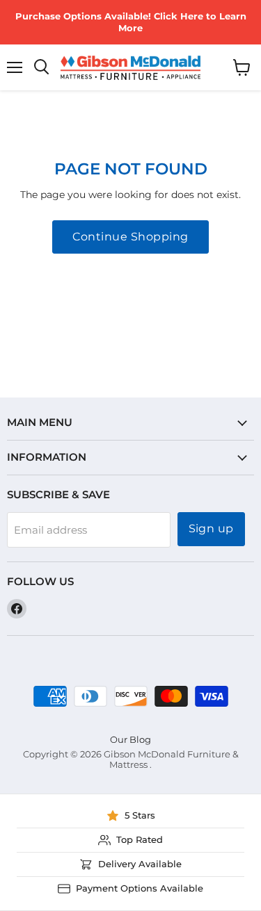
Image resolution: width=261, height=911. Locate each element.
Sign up (211, 528)
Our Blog (130, 739)
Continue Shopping (130, 236)
